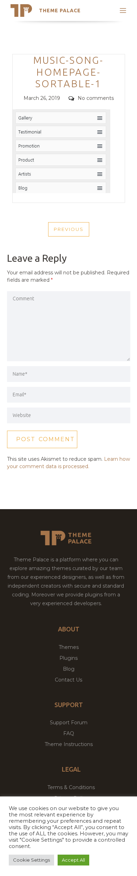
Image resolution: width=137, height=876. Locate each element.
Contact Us (68, 680)
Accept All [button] (73, 860)
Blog (68, 669)
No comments (96, 98)
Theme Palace (60, 10)
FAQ (68, 733)
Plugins (68, 658)
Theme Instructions (69, 744)
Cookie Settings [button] (31, 860)
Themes (69, 647)
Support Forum (68, 722)
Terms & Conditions (71, 787)
